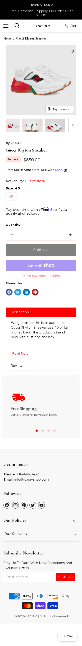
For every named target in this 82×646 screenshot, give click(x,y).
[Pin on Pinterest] (35, 292)
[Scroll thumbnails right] (72, 125)
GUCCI (16, 143)
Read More (20, 353)
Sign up (65, 577)
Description (19, 312)
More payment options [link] (41, 276)
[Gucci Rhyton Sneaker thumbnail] (13, 125)
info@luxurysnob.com (31, 479)
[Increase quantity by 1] (70, 234)
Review (16, 366)
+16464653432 (28, 474)
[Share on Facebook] (9, 292)
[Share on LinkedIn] (26, 292)
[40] (11, 201)
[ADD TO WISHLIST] (72, 51)
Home (7, 38)
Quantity (13, 224)
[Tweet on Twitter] (17, 292)
